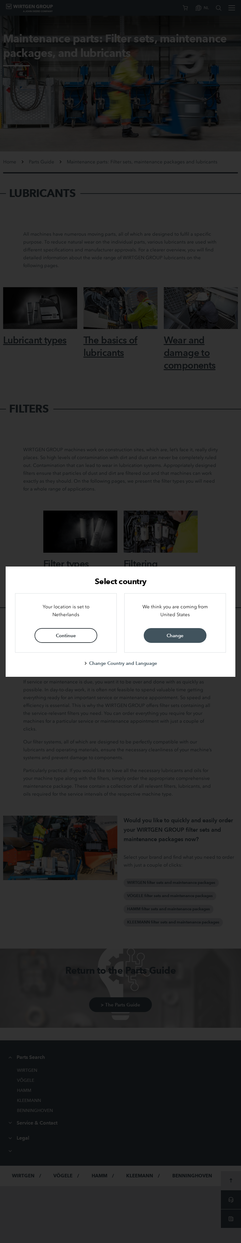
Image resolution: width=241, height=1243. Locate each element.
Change (175, 635)
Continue (66, 635)
